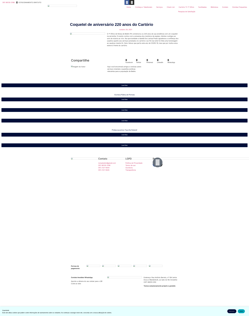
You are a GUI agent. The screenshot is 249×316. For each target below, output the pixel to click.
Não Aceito (231, 311)
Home (129, 7)
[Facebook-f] (126, 2)
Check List (171, 7)
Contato (225, 7)
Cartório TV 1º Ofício (186, 7)
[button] (130, 61)
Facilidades (202, 7)
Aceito (241, 311)
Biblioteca (214, 7)
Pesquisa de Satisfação (186, 12)
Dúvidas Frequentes (239, 7)
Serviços (159, 7)
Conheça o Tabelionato (143, 7)
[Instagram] (131, 2)
